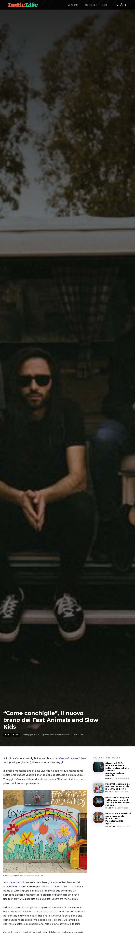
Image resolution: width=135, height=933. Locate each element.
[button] (117, 5)
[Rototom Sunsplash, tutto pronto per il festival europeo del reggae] (98, 801)
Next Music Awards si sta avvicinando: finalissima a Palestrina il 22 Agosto (118, 818)
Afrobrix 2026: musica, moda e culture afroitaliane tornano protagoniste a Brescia (117, 769)
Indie (7, 735)
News (16, 735)
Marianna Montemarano (57, 734)
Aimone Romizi (12, 882)
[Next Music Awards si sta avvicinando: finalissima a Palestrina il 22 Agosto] (98, 817)
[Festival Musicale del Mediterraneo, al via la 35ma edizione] (98, 788)
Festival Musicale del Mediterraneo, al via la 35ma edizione (117, 786)
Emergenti (110, 826)
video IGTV (60, 886)
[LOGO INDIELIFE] (23, 5)
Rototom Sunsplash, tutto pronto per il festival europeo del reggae (117, 801)
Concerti (109, 778)
